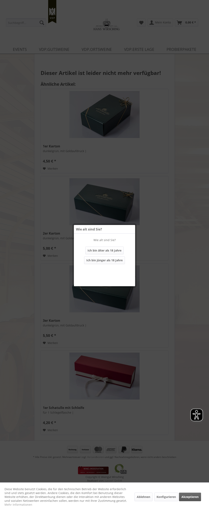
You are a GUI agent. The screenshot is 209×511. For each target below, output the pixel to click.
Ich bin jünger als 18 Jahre (104, 260)
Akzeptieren (190, 497)
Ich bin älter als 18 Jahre (104, 250)
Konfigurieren (166, 497)
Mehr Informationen (18, 505)
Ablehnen (143, 497)
